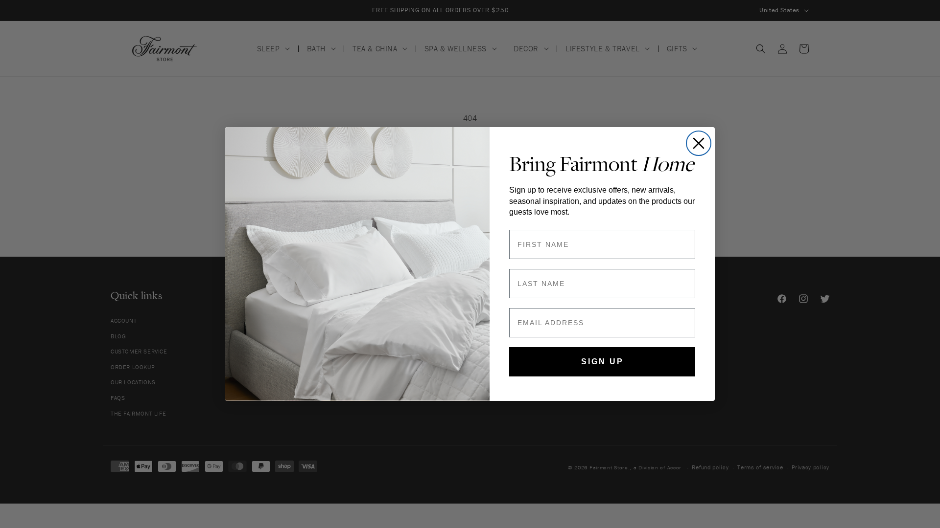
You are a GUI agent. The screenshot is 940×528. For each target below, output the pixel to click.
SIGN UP (602, 361)
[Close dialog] (698, 143)
